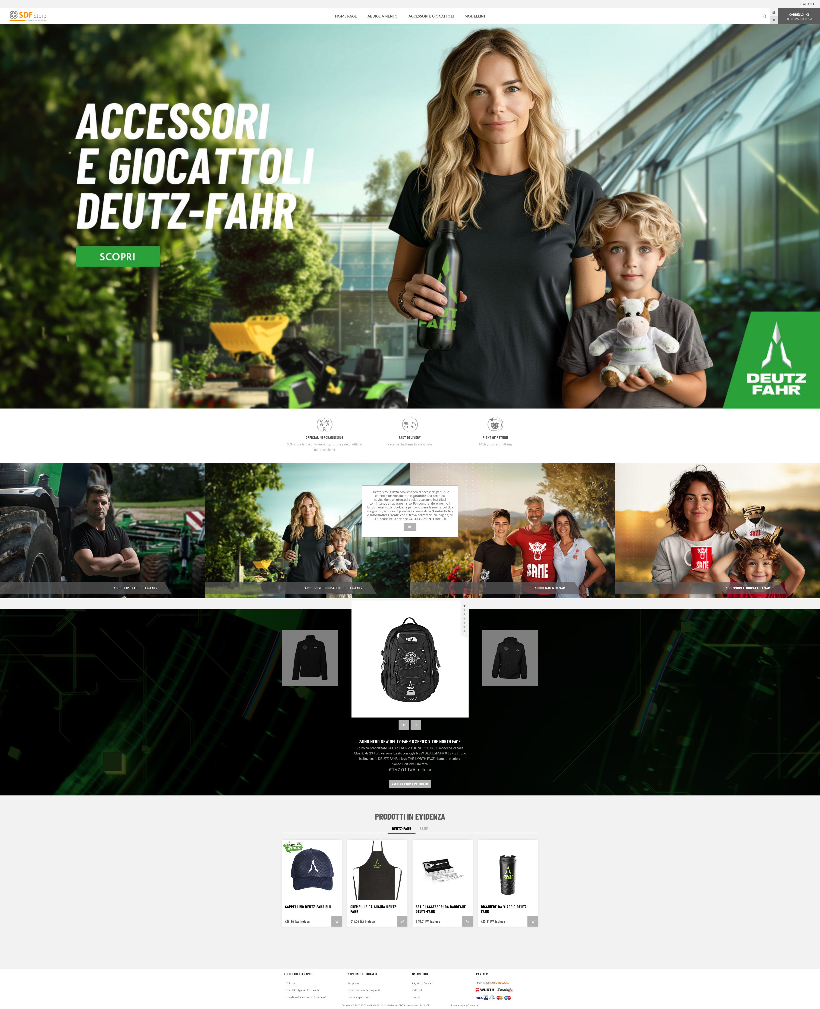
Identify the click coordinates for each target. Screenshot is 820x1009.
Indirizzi (417, 990)
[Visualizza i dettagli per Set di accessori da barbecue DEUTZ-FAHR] (443, 870)
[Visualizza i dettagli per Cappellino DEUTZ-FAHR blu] (312, 870)
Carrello (798, 17)
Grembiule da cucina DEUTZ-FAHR (374, 909)
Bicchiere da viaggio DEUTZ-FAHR (504, 909)
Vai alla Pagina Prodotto (410, 784)
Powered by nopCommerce (464, 1005)
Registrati (417, 983)
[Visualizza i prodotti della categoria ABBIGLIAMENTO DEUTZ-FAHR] (102, 530)
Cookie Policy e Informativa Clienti (306, 997)
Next (416, 725)
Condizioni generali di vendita (303, 990)
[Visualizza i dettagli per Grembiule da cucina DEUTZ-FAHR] (377, 870)
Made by (481, 982)
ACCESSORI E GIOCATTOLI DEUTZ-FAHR (333, 588)
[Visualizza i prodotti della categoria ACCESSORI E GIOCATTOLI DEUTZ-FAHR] (307, 530)
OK (410, 527)
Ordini (416, 997)
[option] (410, 216)
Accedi (777, 12)
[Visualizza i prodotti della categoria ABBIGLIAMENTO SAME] (512, 530)
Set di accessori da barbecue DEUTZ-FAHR (441, 909)
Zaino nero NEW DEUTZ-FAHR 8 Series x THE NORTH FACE (410, 741)
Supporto (353, 983)
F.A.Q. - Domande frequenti (364, 990)
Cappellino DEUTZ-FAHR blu (308, 906)
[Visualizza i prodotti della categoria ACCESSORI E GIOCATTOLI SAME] (717, 530)
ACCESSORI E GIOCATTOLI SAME (749, 588)
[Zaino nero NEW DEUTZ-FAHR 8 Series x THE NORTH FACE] (410, 659)
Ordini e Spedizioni (359, 997)
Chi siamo (291, 983)
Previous (404, 725)
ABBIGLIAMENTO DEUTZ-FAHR (135, 588)
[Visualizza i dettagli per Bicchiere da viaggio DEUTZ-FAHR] (508, 870)
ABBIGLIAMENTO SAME (550, 588)
